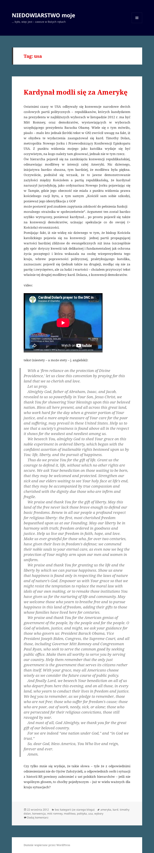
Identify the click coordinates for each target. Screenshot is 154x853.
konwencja (39, 813)
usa (90, 813)
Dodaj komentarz (37, 817)
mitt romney (54, 813)
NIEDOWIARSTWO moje (43, 15)
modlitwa (69, 813)
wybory (98, 813)
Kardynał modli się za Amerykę (76, 92)
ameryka (105, 809)
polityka (82, 813)
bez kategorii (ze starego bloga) (74, 809)
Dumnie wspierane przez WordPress (47, 845)
